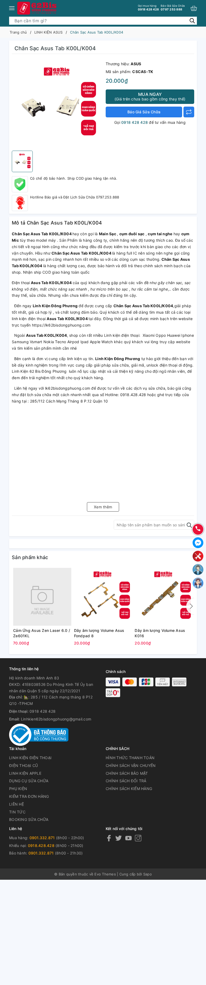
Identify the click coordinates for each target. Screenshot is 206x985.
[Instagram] (138, 838)
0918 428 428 (148, 7)
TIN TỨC (17, 812)
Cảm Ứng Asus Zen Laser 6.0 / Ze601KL (41, 633)
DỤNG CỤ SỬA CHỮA (28, 780)
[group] (57, 103)
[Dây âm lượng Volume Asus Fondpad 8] (103, 597)
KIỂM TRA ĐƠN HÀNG (29, 796)
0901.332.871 (42, 837)
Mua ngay (150, 96)
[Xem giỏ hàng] (194, 8)
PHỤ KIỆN (18, 788)
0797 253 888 (173, 7)
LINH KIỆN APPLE (25, 773)
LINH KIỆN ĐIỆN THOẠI (30, 757)
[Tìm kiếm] (192, 20)
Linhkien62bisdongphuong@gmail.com (56, 719)
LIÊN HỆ (16, 804)
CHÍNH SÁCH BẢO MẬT (127, 773)
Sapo (147, 874)
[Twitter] (118, 838)
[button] (190, 606)
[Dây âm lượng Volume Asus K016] (164, 597)
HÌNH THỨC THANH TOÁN (130, 757)
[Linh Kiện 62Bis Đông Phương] (37, 8)
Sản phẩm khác (30, 557)
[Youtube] (128, 838)
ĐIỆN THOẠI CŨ (23, 765)
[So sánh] (188, 112)
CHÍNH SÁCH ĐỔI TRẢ (126, 780)
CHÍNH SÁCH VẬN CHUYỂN (131, 765)
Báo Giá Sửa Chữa (143, 112)
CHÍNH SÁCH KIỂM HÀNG (129, 788)
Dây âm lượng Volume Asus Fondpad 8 (99, 633)
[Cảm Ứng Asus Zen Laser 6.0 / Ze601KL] (42, 597)
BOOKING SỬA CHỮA (28, 819)
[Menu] (11, 8)
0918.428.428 (41, 845)
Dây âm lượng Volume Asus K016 (160, 633)
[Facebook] (109, 838)
